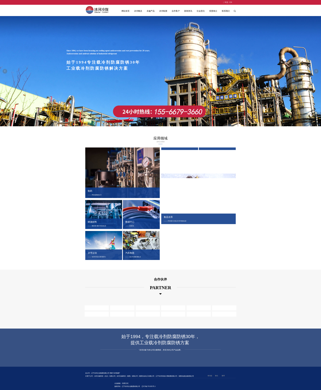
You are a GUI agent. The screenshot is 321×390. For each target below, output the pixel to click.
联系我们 (226, 11)
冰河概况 (138, 11)
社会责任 (201, 11)
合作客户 (176, 11)
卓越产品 (151, 11)
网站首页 (126, 11)
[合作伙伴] (160, 294)
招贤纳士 (213, 11)
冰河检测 (163, 11)
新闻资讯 (188, 11)
